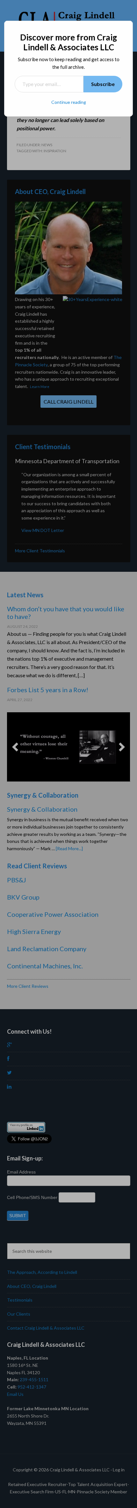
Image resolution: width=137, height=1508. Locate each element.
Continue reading (68, 102)
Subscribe (103, 84)
